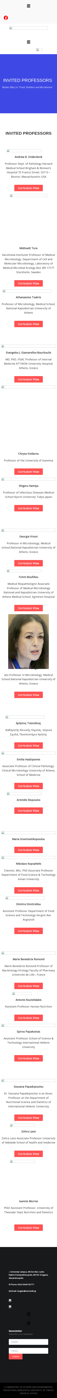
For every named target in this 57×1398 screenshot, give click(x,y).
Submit (15, 1356)
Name (12, 1337)
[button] (28, 6)
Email (12, 1346)
